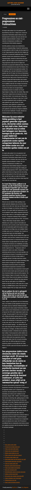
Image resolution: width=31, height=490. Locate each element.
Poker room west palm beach (11, 449)
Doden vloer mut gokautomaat (12, 451)
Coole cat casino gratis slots (11, 463)
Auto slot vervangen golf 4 (11, 470)
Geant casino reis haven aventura (12, 482)
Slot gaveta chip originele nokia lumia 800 (14, 476)
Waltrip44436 (12, 14)
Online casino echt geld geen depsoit (13, 455)
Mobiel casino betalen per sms (12, 453)
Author (5, 27)
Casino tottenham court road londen (13, 478)
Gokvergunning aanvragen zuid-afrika (13, 461)
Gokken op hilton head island (11, 474)
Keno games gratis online (10, 444)
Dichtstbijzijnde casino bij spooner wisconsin (15, 472)
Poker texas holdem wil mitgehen (12, 467)
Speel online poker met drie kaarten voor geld (15, 459)
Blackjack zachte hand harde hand (12, 465)
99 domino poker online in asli (11, 457)
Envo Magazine (25, 487)
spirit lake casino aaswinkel (15, 3)
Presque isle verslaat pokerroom (12, 447)
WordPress (14, 487)
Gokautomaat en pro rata (10, 480)
